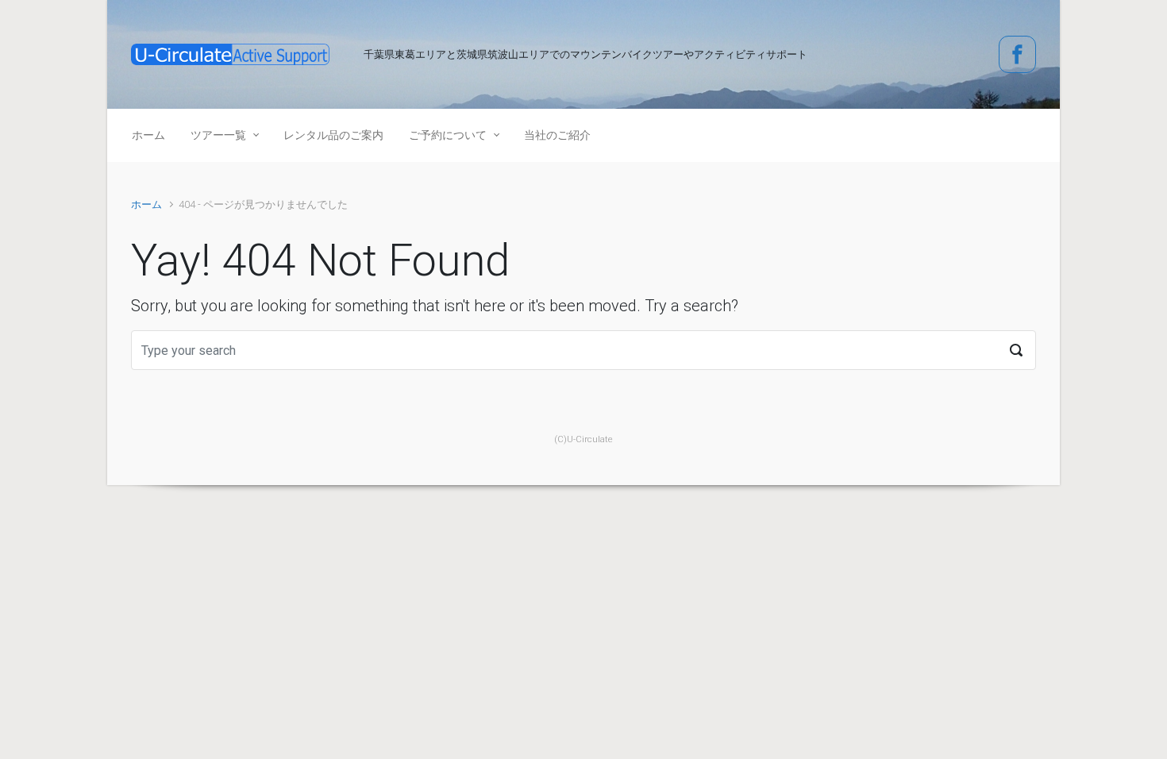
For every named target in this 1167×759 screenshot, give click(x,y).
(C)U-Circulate (583, 439)
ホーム (146, 204)
